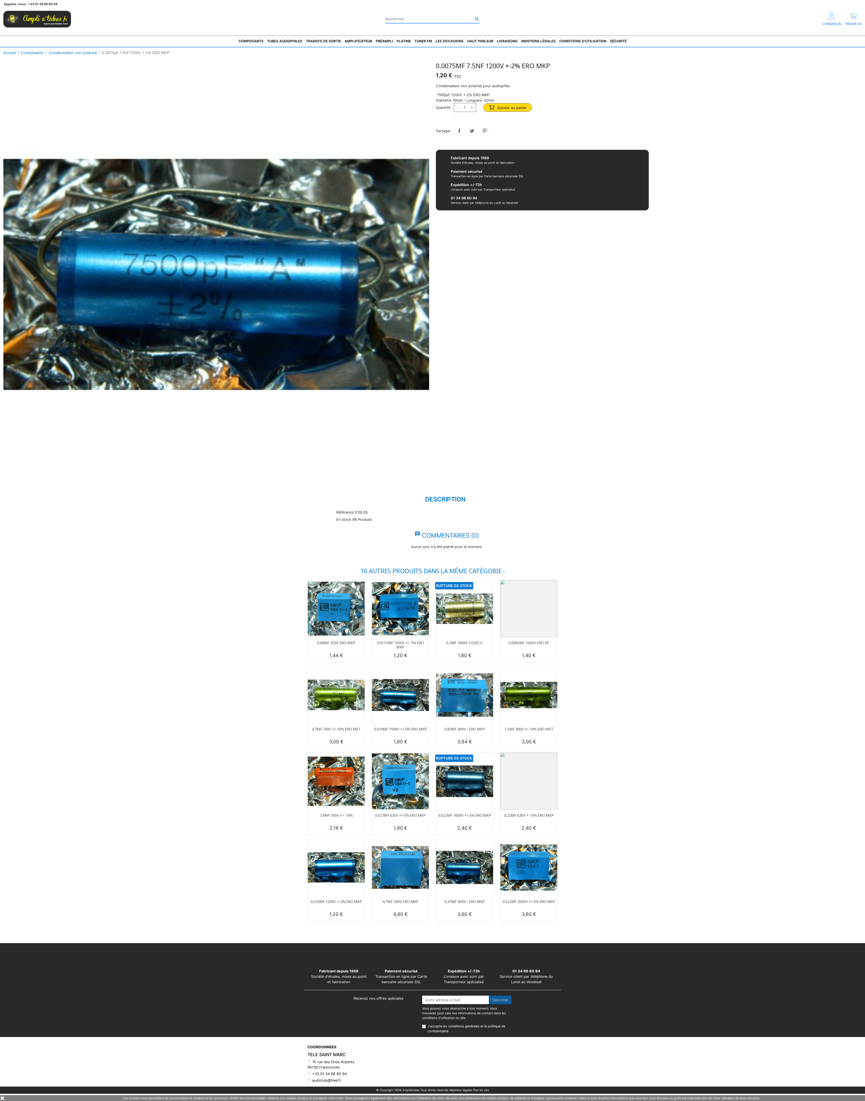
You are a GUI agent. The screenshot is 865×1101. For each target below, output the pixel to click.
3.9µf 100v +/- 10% (336, 815)
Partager (459, 130)
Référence (344, 512)
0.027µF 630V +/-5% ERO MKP (400, 815)
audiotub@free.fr (326, 1080)
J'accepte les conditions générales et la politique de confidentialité (466, 1028)
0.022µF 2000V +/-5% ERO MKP (529, 901)
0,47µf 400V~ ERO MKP (464, 901)
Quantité (443, 107)
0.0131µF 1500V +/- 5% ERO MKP (400, 645)
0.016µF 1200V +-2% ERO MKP (336, 901)
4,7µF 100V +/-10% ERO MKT (336, 729)
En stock (343, 519)
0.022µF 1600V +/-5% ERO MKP (464, 815)
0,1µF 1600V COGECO (464, 642)
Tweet (471, 130)
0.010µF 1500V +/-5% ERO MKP (400, 729)
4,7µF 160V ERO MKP (400, 901)
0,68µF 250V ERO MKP (336, 642)
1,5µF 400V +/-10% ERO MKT (528, 729)
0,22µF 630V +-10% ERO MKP (529, 815)
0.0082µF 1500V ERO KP (529, 642)
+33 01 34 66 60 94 (329, 1073)
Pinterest (484, 130)
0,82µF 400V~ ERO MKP (464, 729)
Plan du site (481, 1090)
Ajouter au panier (511, 107)
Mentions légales (460, 1090)
